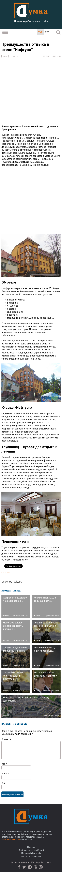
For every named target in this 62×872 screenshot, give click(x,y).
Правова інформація (31, 853)
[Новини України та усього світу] (31, 16)
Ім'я (4, 763)
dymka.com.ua (44, 862)
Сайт (4, 783)
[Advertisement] (31, 91)
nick (5, 56)
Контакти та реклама (31, 856)
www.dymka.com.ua (10, 839)
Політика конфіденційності (31, 850)
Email (5, 773)
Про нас (31, 847)
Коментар (6, 739)
